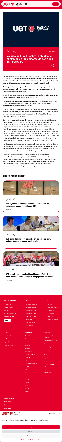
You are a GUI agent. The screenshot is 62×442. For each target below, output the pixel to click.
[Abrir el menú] (26, 4)
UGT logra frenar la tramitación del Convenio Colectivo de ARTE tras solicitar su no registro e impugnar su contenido (29, 275)
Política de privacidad (35, 439)
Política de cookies (25, 439)
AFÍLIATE (7, 320)
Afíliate (55, 4)
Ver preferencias (31, 436)
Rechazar (31, 431)
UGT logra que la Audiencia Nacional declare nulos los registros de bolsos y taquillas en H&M (27, 204)
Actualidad (11, 51)
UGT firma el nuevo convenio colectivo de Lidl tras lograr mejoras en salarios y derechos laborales (28, 240)
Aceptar (31, 427)
